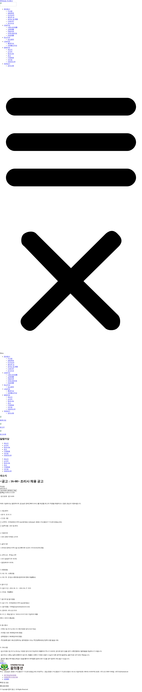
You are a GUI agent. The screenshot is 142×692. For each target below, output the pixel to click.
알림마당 (7, 47)
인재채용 (11, 57)
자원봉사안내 (12, 45)
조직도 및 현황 (13, 19)
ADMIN (6, 679)
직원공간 (7, 64)
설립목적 (11, 13)
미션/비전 (11, 15)
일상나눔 (11, 53)
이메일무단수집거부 (11, 677)
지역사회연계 (12, 33)
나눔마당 (7, 41)
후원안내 (11, 43)
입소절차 (11, 39)
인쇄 (2, 661)
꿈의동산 (7, 9)
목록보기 (3, 663)
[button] (71, 211)
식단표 (10, 59)
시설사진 (11, 21)
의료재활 (11, 35)
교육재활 (11, 29)
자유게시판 (11, 62)
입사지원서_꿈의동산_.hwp (8, 490)
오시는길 (11, 23)
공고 (9, 55)
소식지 (10, 51)
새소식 (10, 49)
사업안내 (7, 25)
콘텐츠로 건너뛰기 (6, 1)
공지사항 (11, 66)
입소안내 (7, 37)
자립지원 (11, 31)
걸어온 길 (11, 17)
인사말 (10, 11)
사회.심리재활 (12, 27)
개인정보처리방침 (10, 675)
